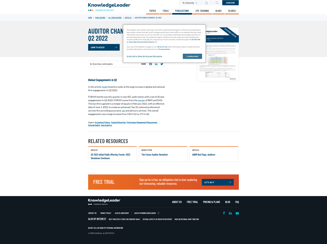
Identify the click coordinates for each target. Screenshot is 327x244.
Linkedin (230, 213)
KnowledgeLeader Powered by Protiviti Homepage (104, 202)
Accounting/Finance (102, 122)
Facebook (224, 213)
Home (90, 17)
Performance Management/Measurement (142, 122)
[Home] (109, 7)
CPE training (202, 10)
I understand (192, 56)
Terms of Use (162, 47)
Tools (166, 10)
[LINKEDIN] (156, 64)
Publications (182, 10)
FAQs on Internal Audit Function (187, 219)
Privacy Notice (164, 49)
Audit (105, 86)
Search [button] (217, 2)
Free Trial (192, 201)
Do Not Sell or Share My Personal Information (105, 228)
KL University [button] (188, 2)
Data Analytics (106, 125)
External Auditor (94, 125)
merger (141, 100)
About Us (177, 201)
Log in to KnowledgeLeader (145, 213)
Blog (227, 201)
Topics (152, 10)
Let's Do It (209, 182)
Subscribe (230, 2)
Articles (128, 17)
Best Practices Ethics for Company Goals (124, 219)
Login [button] (206, 2)
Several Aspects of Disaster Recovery (157, 219)
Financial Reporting (118, 122)
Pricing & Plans (211, 201)
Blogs (218, 10)
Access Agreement (122, 213)
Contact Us (92, 213)
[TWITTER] (162, 64)
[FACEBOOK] (150, 64)
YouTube (237, 213)
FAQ (237, 201)
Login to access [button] (97, 47)
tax (123, 110)
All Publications (115, 17)
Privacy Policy (105, 213)
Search (232, 10)
